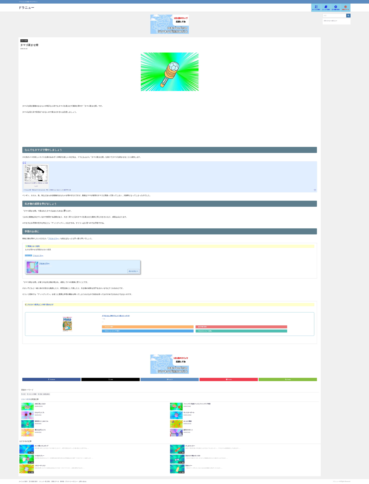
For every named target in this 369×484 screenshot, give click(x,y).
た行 (24, 394)
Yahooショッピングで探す (112, 331)
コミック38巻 (32, 394)
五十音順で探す (33, 481)
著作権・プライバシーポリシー (69, 481)
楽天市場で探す (202, 326)
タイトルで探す (23, 481)
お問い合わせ (82, 481)
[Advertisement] (169, 129)
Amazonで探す (109, 326)
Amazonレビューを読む (205, 331)
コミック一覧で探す (44, 481)
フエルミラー (53, 238)
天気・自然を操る (45, 394)
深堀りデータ (55, 481)
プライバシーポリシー (330, 20)
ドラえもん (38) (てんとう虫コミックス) (115, 315)
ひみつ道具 (24, 40)
